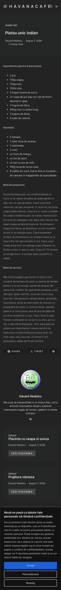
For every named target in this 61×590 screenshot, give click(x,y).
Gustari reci (11, 25)
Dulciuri (12, 435)
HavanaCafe (30, 6)
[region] (30, 548)
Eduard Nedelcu (13, 40)
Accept (30, 565)
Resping (30, 583)
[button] (56, 6)
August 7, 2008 (34, 40)
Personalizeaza (30, 574)
